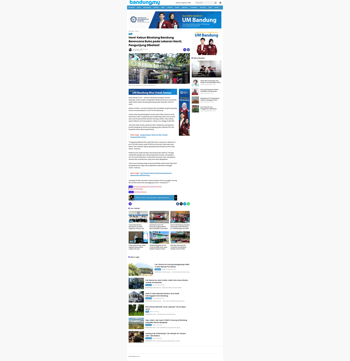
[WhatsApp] (188, 203)
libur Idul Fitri (157, 187)
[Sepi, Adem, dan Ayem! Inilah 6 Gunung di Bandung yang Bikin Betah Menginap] (136, 323)
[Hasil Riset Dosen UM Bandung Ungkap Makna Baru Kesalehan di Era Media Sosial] (159, 217)
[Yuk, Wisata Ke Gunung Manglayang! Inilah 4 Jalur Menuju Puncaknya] (141, 268)
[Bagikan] (188, 49)
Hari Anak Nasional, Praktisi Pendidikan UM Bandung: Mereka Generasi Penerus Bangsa (209, 90)
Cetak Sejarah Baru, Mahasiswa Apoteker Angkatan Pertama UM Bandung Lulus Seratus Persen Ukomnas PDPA (136, 226)
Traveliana (158, 269)
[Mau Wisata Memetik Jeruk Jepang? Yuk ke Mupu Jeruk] (136, 310)
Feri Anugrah (136, 49)
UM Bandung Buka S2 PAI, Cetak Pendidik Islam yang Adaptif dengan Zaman (158, 247)
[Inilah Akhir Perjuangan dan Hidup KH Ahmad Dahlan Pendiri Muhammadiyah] (195, 82)
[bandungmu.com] (145, 3)
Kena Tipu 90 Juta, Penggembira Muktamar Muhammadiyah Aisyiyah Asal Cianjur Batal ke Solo (210, 108)
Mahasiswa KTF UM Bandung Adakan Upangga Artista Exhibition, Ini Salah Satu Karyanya (209, 99)
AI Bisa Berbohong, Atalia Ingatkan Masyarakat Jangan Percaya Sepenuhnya (137, 247)
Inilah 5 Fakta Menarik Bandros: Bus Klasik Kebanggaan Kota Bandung (162, 294)
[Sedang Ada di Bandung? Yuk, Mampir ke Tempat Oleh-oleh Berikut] (136, 336)
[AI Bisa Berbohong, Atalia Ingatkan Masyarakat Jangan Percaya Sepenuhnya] (138, 237)
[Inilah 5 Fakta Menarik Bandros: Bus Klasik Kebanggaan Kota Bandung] (136, 297)
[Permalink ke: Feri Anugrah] (131, 49)
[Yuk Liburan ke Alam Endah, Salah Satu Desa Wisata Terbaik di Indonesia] (136, 283)
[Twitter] (181, 203)
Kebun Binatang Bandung (143, 187)
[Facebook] (177, 203)
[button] (215, 2)
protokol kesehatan (137, 189)
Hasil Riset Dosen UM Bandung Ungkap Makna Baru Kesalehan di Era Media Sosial (158, 226)
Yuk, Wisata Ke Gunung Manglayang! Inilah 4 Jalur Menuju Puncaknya (172, 265)
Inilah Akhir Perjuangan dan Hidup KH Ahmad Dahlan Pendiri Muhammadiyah (210, 82)
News (130, 34)
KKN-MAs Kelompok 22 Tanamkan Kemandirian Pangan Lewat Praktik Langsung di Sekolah (178, 247)
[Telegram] (184, 203)
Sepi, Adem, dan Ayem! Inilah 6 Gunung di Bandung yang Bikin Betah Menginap (166, 321)
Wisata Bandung (141, 192)
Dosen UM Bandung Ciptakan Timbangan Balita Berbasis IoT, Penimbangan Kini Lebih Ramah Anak (180, 226)
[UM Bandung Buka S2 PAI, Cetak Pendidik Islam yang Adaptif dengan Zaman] (159, 237)
